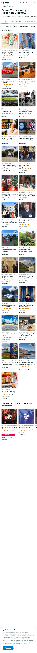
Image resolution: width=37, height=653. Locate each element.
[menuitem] (5, 21)
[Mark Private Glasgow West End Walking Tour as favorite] (15, 177)
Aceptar (8, 648)
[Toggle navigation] (34, 2)
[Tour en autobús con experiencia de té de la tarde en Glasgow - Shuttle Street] (10, 380)
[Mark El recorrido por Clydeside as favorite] (33, 63)
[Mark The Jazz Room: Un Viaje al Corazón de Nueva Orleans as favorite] (15, 410)
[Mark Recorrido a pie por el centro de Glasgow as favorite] (33, 35)
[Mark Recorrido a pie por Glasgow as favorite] (33, 148)
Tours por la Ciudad (15, 21)
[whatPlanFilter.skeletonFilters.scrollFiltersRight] (35, 21)
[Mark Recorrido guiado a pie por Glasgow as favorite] (15, 232)
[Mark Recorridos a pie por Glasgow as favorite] (33, 203)
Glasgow (4, 6)
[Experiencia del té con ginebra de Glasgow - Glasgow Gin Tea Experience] (10, 41)
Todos (5, 21)
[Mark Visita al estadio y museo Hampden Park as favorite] (15, 92)
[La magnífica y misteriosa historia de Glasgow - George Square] (27, 98)
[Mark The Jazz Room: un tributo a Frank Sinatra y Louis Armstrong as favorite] (32, 410)
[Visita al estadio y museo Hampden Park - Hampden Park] (10, 98)
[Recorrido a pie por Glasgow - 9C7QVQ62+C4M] (27, 154)
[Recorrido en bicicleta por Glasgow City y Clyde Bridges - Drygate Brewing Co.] (27, 183)
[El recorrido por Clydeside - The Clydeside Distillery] (27, 70)
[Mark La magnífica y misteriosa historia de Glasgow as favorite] (33, 92)
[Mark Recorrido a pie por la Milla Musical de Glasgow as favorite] (15, 203)
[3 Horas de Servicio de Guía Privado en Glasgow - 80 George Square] (27, 127)
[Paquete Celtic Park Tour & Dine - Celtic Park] (10, 323)
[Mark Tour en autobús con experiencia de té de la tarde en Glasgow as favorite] (15, 374)
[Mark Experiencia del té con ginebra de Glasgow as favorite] (15, 35)
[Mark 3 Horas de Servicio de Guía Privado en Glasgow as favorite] (33, 121)
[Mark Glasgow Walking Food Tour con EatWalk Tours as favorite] (33, 316)
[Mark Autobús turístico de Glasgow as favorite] (15, 63)
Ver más (33, 16)
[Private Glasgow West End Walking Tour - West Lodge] (10, 183)
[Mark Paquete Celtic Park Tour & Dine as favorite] (15, 316)
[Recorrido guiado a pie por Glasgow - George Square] (10, 238)
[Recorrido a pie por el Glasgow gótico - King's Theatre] (27, 294)
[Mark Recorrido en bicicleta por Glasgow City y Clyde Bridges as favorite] (33, 177)
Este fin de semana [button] (21, 26)
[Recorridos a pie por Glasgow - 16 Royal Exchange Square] (27, 210)
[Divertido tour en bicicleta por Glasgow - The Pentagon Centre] (27, 238)
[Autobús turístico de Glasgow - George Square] (10, 70)
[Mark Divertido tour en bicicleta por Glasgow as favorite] (33, 232)
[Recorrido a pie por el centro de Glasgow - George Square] (27, 41)
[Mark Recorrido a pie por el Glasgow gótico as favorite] (33, 288)
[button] (11, 6)
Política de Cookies (18, 639)
